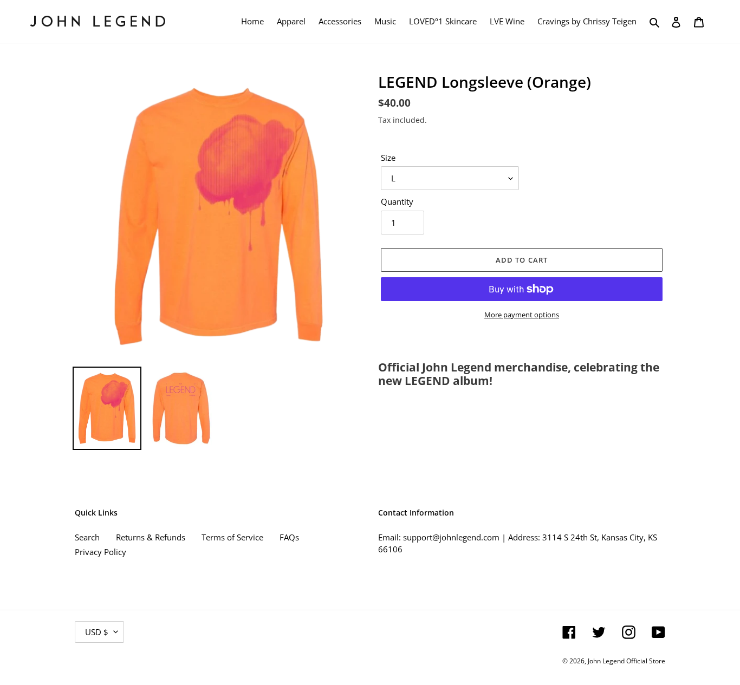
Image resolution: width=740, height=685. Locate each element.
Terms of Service (232, 537)
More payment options (521, 314)
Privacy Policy (100, 551)
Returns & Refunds (150, 537)
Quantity (397, 201)
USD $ (96, 632)
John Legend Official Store (626, 661)
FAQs (289, 537)
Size (388, 157)
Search (87, 537)
